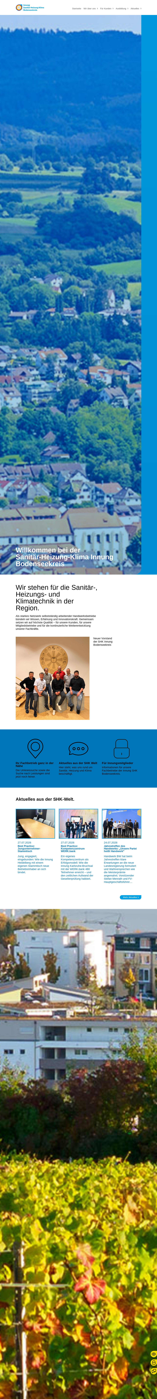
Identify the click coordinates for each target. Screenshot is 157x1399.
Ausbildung (121, 9)
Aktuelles (135, 9)
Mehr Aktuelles (130, 897)
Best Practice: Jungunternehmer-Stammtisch (29, 849)
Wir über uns (90, 9)
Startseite (76, 9)
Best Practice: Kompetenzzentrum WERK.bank (73, 849)
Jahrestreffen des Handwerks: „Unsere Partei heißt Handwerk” (120, 849)
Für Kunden (105, 9)
